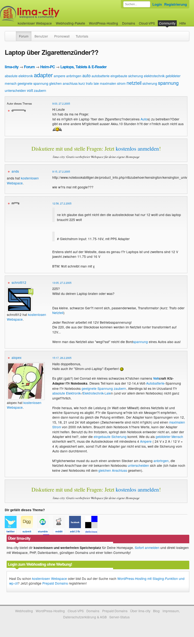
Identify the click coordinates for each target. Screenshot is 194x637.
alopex (17, 357)
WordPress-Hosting (103, 23)
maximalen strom (113, 83)
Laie (108, 393)
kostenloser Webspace (35, 23)
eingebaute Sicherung (110, 436)
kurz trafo (86, 83)
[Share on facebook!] (77, 532)
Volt (156, 378)
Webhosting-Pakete (70, 23)
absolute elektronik (19, 75)
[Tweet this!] (13, 532)
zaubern (40, 90)
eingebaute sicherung (126, 75)
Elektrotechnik (93, 393)
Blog (156, 610)
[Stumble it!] (45, 532)
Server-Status (119, 617)
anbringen (73, 75)
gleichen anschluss (63, 83)
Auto (144, 119)
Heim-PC (47, 66)
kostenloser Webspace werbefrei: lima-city (47, 13)
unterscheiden (15, 90)
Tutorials (82, 36)
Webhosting (24, 610)
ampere (59, 75)
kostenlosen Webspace (49, 578)
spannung (168, 82)
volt (30, 90)
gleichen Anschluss (112, 470)
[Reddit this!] (61, 532)
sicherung (149, 83)
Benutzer (41, 36)
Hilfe (182, 23)
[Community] (13, 33)
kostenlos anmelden (137, 148)
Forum (23, 36)
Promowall (62, 36)
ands (15, 171)
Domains (128, 23)
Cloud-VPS (147, 23)
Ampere (146, 441)
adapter (43, 75)
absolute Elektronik (66, 393)
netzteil (134, 82)
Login (157, 4)
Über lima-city (140, 610)
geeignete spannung (33, 83)
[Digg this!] (29, 532)
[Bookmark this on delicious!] (92, 532)
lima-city (11, 66)
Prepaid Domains (55, 583)
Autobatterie (155, 383)
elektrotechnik (154, 75)
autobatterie (101, 75)
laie (96, 83)
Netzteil (57, 312)
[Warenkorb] (190, 20)
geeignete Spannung (97, 388)
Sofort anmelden (147, 547)
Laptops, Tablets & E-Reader (83, 66)
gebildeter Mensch (169, 436)
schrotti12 (19, 282)
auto (86, 75)
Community (167, 23)
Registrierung (175, 4)
